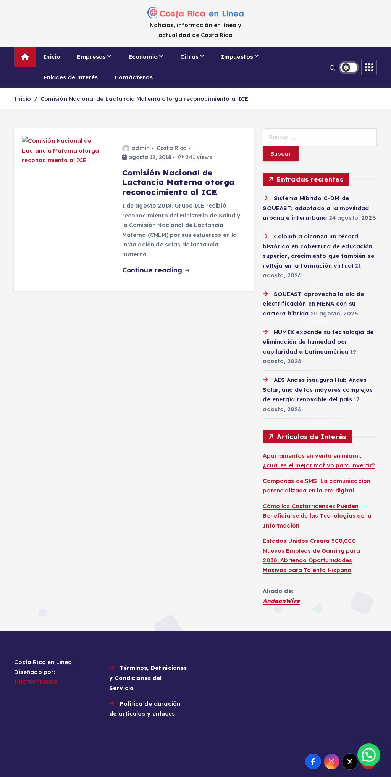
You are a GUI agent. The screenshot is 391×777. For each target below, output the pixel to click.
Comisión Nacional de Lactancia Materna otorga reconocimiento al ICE (144, 98)
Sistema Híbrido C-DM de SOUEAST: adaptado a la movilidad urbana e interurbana (316, 208)
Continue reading (153, 270)
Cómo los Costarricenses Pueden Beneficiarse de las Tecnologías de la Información (317, 515)
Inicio (51, 56)
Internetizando (36, 681)
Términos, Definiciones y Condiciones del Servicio (148, 678)
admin (140, 148)
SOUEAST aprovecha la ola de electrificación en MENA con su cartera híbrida (313, 303)
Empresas (91, 56)
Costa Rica (172, 148)
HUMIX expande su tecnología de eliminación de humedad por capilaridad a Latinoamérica (318, 341)
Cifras (189, 56)
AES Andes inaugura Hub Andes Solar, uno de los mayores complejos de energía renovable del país (318, 389)
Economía (143, 56)
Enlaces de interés (71, 77)
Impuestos (237, 56)
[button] (368, 754)
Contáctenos (134, 77)
